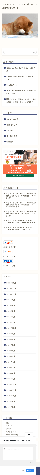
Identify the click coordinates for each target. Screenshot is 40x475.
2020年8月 (10, 339)
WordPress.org (12, 435)
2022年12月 (11, 283)
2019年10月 (11, 396)
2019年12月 (11, 384)
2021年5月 (10, 305)
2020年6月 (10, 351)
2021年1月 (10, 322)
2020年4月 (10, 362)
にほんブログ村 (9, 247)
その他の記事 (11, 125)
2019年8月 (10, 407)
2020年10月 (11, 328)
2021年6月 (10, 300)
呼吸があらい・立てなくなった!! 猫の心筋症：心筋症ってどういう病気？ (21, 100)
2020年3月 (10, 367)
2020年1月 (10, 379)
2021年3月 (10, 311)
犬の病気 (10, 130)
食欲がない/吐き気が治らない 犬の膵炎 (20, 69)
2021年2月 (10, 317)
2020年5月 (10, 356)
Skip (22, 470)
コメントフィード (13, 432)
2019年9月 (10, 401)
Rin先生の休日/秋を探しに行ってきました (20, 78)
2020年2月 (10, 373)
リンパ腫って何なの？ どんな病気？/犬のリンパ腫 (21, 92)
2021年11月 (11, 294)
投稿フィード (11, 429)
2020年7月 (10, 345)
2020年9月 (10, 334)
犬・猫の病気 (11, 136)
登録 (7, 423)
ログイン (9, 426)
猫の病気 (10, 142)
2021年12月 (11, 288)
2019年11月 (11, 390)
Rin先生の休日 (12, 85)
